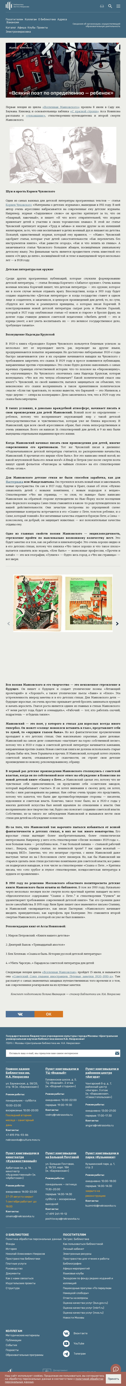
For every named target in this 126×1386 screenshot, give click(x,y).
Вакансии (13, 22)
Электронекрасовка (18, 31)
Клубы (31, 27)
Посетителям (14, 19)
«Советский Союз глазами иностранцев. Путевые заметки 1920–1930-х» (62, 976)
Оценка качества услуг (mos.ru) (83, 1312)
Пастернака (14, 481)
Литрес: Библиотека (76, 1239)
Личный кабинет (73, 1248)
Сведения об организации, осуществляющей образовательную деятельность (96, 25)
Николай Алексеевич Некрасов (25, 1253)
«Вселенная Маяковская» (59, 972)
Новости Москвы (73, 1317)
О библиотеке (47, 19)
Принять (113, 1378)
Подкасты (12, 1350)
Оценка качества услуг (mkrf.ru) (83, 1307)
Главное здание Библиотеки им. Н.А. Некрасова (18, 1073)
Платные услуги (16, 1263)
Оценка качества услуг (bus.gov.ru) (85, 1302)
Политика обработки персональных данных (34, 1239)
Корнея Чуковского (19, 204)
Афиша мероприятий (76, 1268)
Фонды (10, 1244)
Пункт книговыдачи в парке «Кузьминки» (102, 1155)
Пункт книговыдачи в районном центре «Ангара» (102, 1073)
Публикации (13, 1340)
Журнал (13, 47)
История (11, 1248)
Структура (13, 1288)
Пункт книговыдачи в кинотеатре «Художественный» (22, 1157)
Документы (13, 1273)
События (11, 1345)
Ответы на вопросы (75, 1298)
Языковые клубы (73, 1273)
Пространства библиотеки (23, 1258)
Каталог (11, 27)
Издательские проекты (20, 1283)
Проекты (42, 27)
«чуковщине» (35, 115)
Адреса (62, 19)
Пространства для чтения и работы (86, 1258)
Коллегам (31, 19)
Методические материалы (23, 1335)
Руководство (14, 1268)
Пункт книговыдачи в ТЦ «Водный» (62, 1071)
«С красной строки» (84, 111)
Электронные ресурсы (77, 1253)
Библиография (72, 1263)
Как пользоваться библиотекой (83, 1244)
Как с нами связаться (19, 1278)
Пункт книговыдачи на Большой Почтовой (62, 1155)
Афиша (21, 27)
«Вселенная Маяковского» (61, 107)
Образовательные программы (24, 1355)
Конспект (26, 47)
